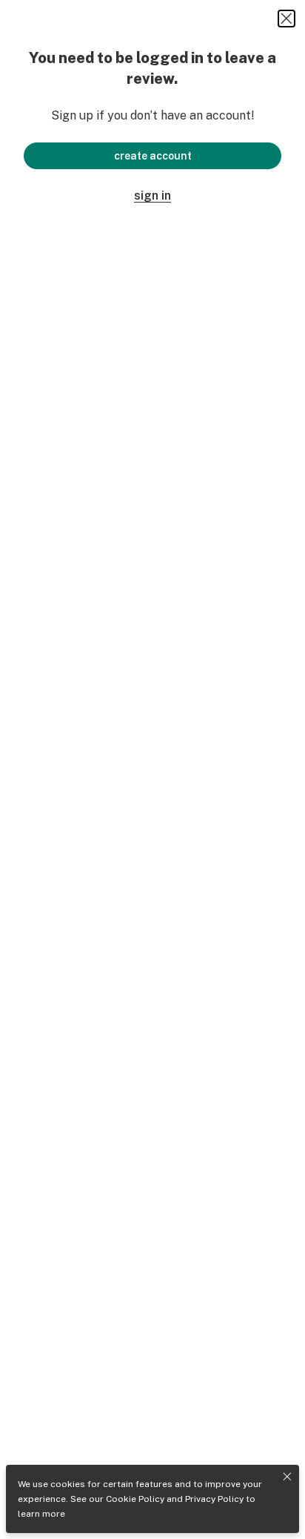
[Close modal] (286, 18)
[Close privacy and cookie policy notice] (287, 1477)
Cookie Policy (135, 1499)
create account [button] (153, 156)
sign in (152, 195)
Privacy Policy (214, 1499)
